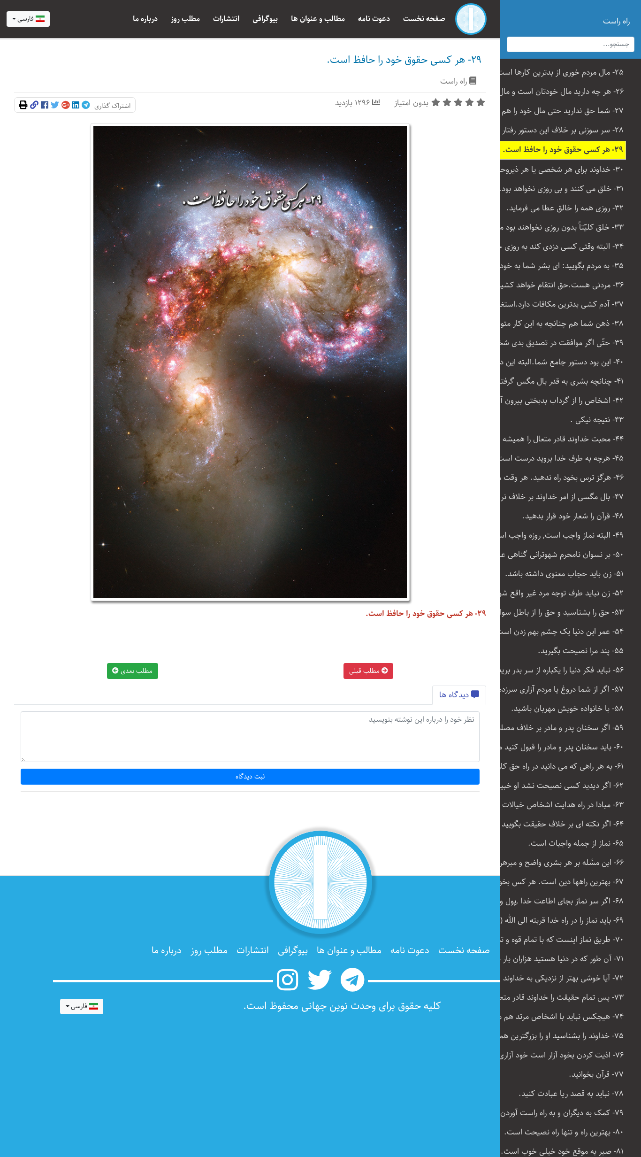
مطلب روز (185, 19)
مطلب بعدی (136, 671)
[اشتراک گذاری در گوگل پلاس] (65, 105)
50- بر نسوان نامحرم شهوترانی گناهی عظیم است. (559, 555)
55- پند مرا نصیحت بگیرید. (581, 651)
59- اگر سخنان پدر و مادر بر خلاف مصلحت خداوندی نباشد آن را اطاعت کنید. (559, 728)
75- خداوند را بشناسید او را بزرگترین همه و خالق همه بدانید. (559, 1036)
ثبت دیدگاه (250, 776)
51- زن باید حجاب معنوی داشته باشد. (564, 574)
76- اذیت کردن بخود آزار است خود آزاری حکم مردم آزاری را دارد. (559, 1055)
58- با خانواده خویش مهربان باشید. (567, 709)
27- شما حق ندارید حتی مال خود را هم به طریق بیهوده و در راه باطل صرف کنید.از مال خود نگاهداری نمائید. (559, 111)
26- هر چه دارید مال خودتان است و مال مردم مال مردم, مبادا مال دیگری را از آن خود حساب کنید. (559, 92)
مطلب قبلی (365, 671)
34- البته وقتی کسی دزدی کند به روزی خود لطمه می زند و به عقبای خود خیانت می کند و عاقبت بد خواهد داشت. (559, 247)
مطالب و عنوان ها (318, 19)
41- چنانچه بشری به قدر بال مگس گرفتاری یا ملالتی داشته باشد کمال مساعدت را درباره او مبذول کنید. (559, 381)
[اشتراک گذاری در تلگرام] (86, 105)
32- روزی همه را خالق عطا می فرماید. (565, 208)
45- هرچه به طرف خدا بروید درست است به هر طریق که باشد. (559, 458)
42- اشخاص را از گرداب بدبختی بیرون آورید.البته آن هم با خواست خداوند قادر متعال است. (559, 401)
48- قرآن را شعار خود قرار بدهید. (573, 516)
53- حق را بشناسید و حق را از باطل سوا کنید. (559, 612)
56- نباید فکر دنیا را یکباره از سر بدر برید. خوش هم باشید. (559, 670)
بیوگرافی (265, 19)
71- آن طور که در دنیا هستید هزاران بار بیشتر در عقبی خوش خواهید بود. (559, 959)
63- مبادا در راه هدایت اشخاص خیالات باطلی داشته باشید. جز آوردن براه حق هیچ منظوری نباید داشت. (559, 805)
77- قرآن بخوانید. (596, 1074)
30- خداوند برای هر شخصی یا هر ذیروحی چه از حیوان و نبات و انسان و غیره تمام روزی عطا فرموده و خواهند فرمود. (559, 170)
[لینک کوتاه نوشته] (34, 105)
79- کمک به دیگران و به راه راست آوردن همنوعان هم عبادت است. (559, 1113)
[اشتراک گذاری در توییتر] (55, 105)
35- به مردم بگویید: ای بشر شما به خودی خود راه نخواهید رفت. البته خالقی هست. (559, 266)
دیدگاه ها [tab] (455, 695)
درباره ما (145, 19)
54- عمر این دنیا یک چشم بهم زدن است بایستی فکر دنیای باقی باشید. (559, 632)
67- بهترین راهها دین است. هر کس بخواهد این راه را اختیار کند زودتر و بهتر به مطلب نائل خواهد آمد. (559, 882)
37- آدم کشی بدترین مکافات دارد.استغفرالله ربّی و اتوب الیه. (559, 304)
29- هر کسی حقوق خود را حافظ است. (563, 150)
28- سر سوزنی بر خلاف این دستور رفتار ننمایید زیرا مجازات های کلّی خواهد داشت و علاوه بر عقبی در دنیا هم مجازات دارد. (559, 130)
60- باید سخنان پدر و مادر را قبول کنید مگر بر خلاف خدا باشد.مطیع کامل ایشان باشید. (559, 747)
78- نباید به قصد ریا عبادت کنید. (571, 1094)
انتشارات (226, 19)
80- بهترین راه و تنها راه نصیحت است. (564, 1132)
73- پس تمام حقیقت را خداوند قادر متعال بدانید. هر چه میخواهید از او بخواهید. (559, 997)
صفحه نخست (424, 19)
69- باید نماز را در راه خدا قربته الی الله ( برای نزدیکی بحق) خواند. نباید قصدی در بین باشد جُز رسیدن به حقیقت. (559, 920)
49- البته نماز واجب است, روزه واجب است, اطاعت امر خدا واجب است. (559, 535)
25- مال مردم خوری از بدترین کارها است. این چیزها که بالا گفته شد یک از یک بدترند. (559, 72)
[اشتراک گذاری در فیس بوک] (44, 105)
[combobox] (28, 19)
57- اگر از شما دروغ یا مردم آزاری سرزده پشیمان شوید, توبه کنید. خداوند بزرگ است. (559, 689)
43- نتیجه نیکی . (597, 420)
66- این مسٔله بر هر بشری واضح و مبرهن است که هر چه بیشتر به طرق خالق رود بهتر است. (559, 863)
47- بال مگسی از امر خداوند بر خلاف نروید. (559, 497)
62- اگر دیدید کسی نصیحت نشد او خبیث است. (559, 786)
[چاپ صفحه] (23, 105)
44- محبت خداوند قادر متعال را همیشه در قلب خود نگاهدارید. (559, 439)
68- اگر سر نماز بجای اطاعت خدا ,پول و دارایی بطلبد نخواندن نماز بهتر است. (559, 901)
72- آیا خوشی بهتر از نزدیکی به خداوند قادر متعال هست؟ (559, 978)
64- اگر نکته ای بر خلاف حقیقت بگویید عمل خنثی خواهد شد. (559, 824)
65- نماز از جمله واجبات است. (576, 843)
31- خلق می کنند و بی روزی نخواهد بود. (561, 189)
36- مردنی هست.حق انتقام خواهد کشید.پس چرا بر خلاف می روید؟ (559, 285)
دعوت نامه (374, 19)
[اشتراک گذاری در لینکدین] (75, 105)
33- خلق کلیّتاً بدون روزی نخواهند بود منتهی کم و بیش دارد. (559, 227)
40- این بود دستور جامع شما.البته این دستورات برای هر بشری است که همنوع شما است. (559, 362)
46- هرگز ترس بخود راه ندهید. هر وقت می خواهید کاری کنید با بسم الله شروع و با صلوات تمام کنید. (559, 478)
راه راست (453, 81)
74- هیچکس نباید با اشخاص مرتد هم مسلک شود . (559, 1017)
